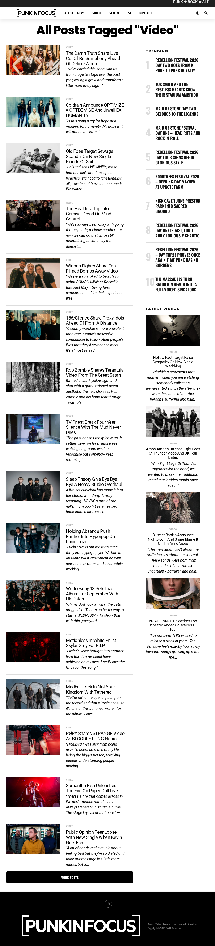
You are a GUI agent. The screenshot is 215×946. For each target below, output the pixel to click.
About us (192, 924)
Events (113, 13)
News (81, 13)
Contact (145, 13)
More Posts (70, 877)
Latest (68, 13)
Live (129, 13)
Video (96, 13)
